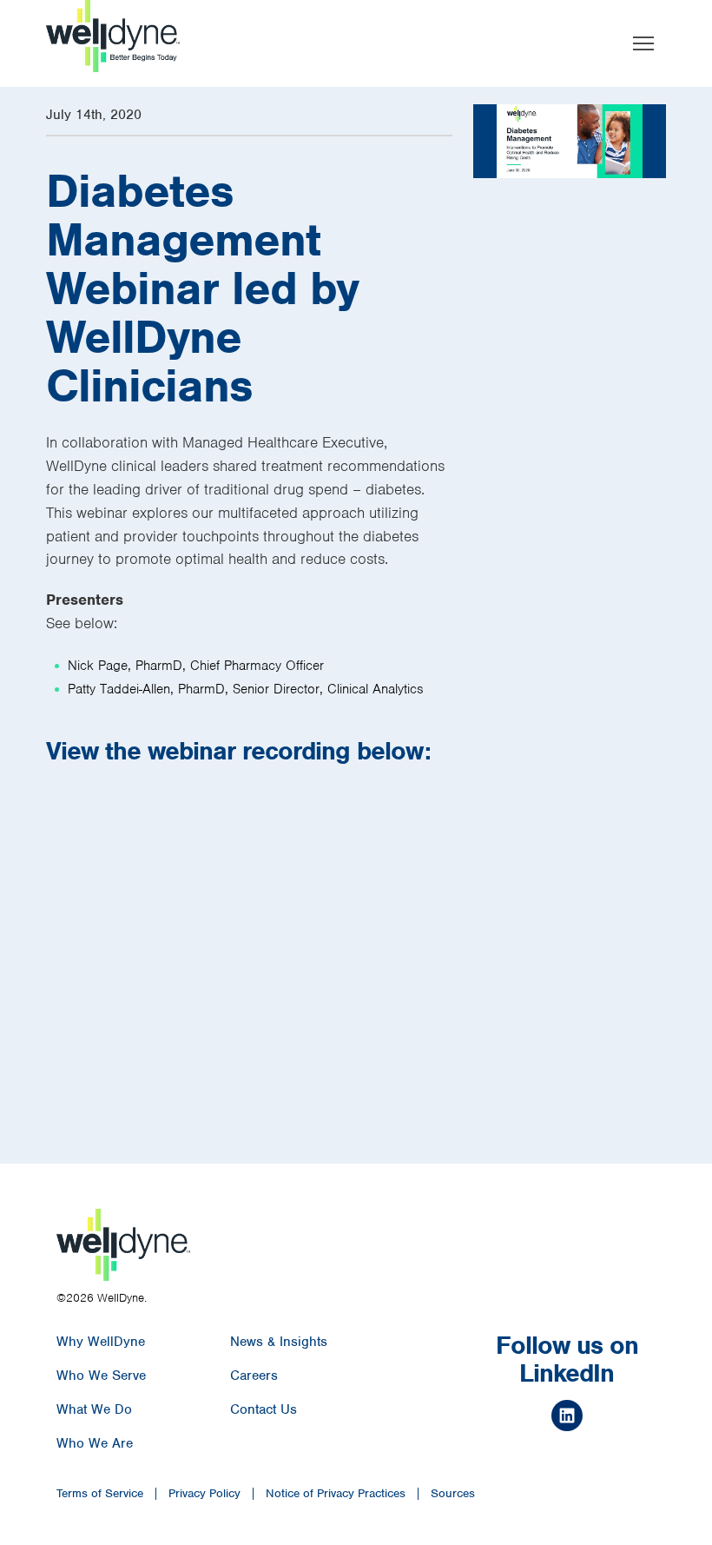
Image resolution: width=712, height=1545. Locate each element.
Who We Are (94, 1443)
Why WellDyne (100, 1341)
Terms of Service (99, 1494)
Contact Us (263, 1409)
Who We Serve (101, 1375)
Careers (254, 1375)
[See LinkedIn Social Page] (567, 1418)
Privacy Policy (204, 1494)
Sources (453, 1494)
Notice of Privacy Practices (335, 1494)
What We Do (94, 1409)
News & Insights (278, 1341)
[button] (643, 43)
